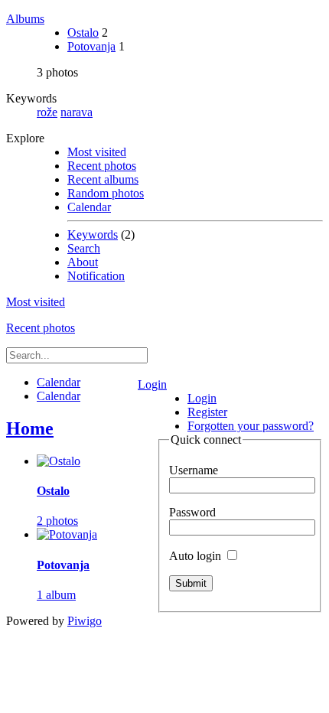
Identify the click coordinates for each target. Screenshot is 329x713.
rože (47, 112)
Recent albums (102, 179)
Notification (96, 275)
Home (30, 428)
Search (83, 248)
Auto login (196, 555)
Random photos (105, 193)
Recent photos (101, 165)
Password (192, 512)
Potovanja (91, 46)
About (82, 262)
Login (152, 384)
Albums (25, 18)
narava (76, 112)
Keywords (92, 234)
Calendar (89, 206)
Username (193, 470)
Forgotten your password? (250, 425)
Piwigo (84, 620)
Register (207, 411)
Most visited (96, 151)
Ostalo (83, 32)
